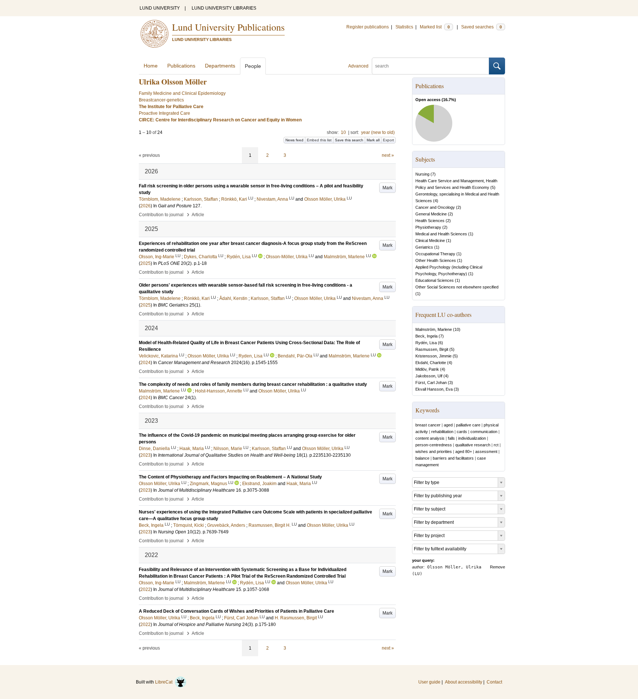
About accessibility (463, 682)
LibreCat (165, 682)
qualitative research (472, 445)
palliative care (468, 425)
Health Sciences (430, 220)
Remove (497, 567)
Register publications (367, 27)
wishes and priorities (433, 451)
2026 (145, 205)
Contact (494, 682)
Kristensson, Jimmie (433, 356)
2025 (145, 263)
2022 (145, 589)
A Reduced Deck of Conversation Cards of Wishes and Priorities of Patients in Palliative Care (236, 611)
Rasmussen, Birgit (431, 349)
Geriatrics (424, 247)
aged (448, 425)
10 (343, 132)
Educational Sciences (434, 280)
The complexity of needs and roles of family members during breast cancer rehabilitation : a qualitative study (253, 384)
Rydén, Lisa (426, 342)
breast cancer (427, 425)
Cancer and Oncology (435, 207)
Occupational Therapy (435, 254)
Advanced (358, 66)
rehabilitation (442, 431)
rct (496, 445)
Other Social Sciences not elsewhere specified (456, 287)
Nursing (422, 174)
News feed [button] (294, 140)
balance (422, 458)
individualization (472, 438)
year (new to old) (378, 132)
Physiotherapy (428, 227)
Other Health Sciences (435, 260)
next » (388, 155)
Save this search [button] (349, 140)
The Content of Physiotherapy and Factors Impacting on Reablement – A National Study (230, 477)
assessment (486, 451)
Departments (220, 66)
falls (451, 438)
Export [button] (388, 140)
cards (462, 431)
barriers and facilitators (453, 458)
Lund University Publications (228, 27)
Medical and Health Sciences (441, 234)
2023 (145, 455)
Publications (181, 66)
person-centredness (433, 445)
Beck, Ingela (426, 336)
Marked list (435, 27)
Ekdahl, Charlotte (430, 362)
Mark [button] (387, 187)
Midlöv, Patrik (427, 369)
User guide (429, 682)
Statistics (404, 27)
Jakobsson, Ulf (428, 376)
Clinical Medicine (430, 240)
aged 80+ (463, 451)
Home (151, 66)
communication (483, 431)
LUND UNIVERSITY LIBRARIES (224, 8)
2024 (145, 362)
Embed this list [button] (319, 140)
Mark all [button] (373, 140)
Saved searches (481, 27)
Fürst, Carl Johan (431, 382)
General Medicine (431, 214)
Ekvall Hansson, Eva (434, 389)
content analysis (430, 438)
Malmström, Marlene (433, 329)
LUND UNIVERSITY (160, 8)
